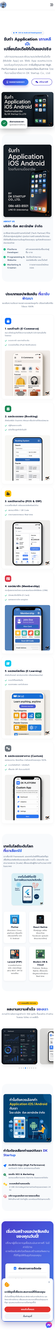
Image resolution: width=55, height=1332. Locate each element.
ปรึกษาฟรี (43, 82)
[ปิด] (49, 1282)
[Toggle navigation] (52, 5)
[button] (19, 1068)
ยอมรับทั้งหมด (27, 1309)
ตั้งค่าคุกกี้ (27, 1316)
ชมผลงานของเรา (17, 82)
